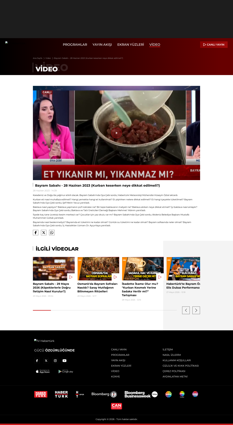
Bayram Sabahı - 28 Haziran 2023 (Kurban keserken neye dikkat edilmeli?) (88, 58)
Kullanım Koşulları (177, 360)
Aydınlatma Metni (175, 376)
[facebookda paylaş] (35, 232)
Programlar (75, 45)
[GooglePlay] (65, 371)
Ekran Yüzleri (130, 45)
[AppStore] (43, 371)
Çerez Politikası (174, 371)
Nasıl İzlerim (172, 354)
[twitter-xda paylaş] (43, 232)
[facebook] (37, 360)
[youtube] (64, 360)
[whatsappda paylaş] (51, 232)
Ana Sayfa (38, 58)
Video (154, 45)
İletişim (168, 349)
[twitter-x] (46, 360)
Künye (115, 376)
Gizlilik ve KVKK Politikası (181, 365)
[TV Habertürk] (15, 44)
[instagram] (55, 360)
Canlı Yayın (119, 349)
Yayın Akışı (102, 45)
